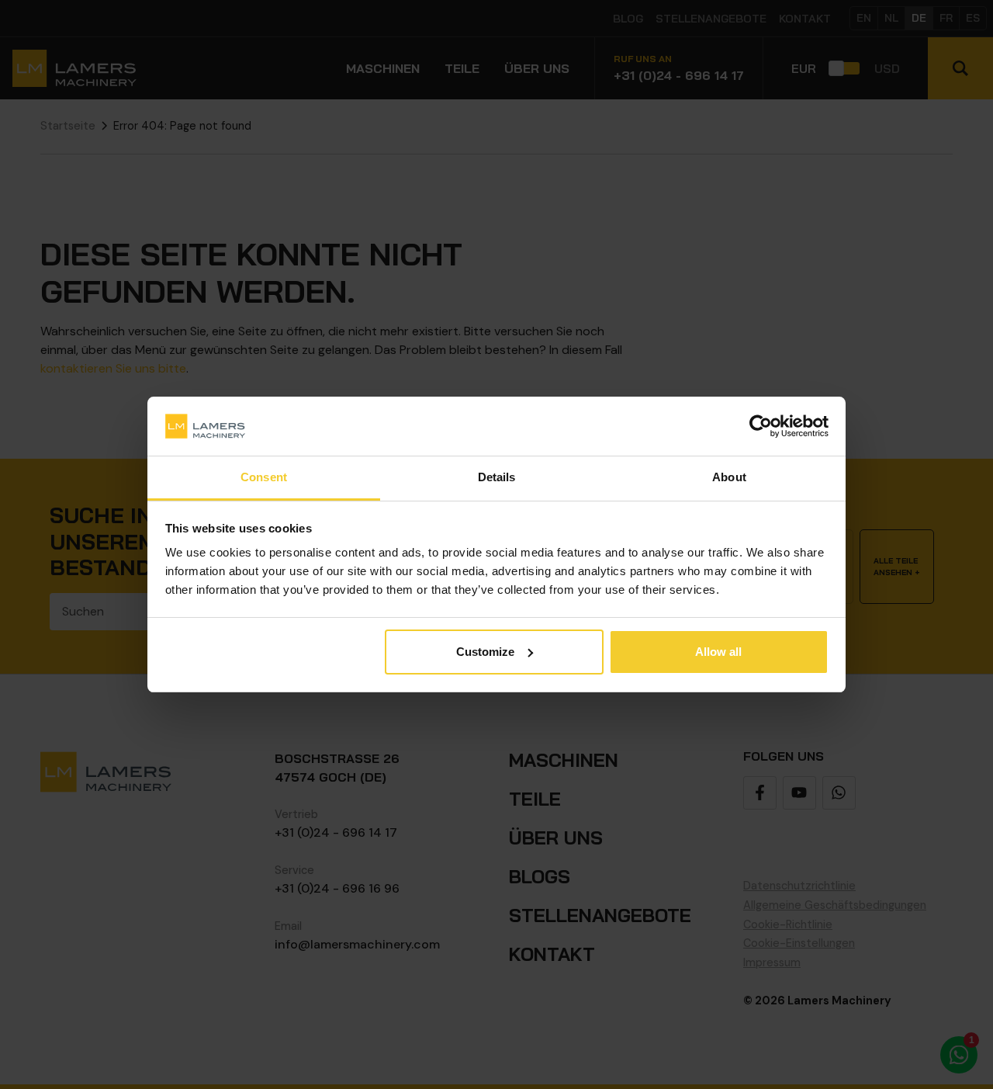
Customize (485, 651)
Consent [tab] (263, 477)
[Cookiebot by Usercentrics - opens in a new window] (761, 426)
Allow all (718, 651)
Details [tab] (497, 477)
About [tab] (729, 477)
